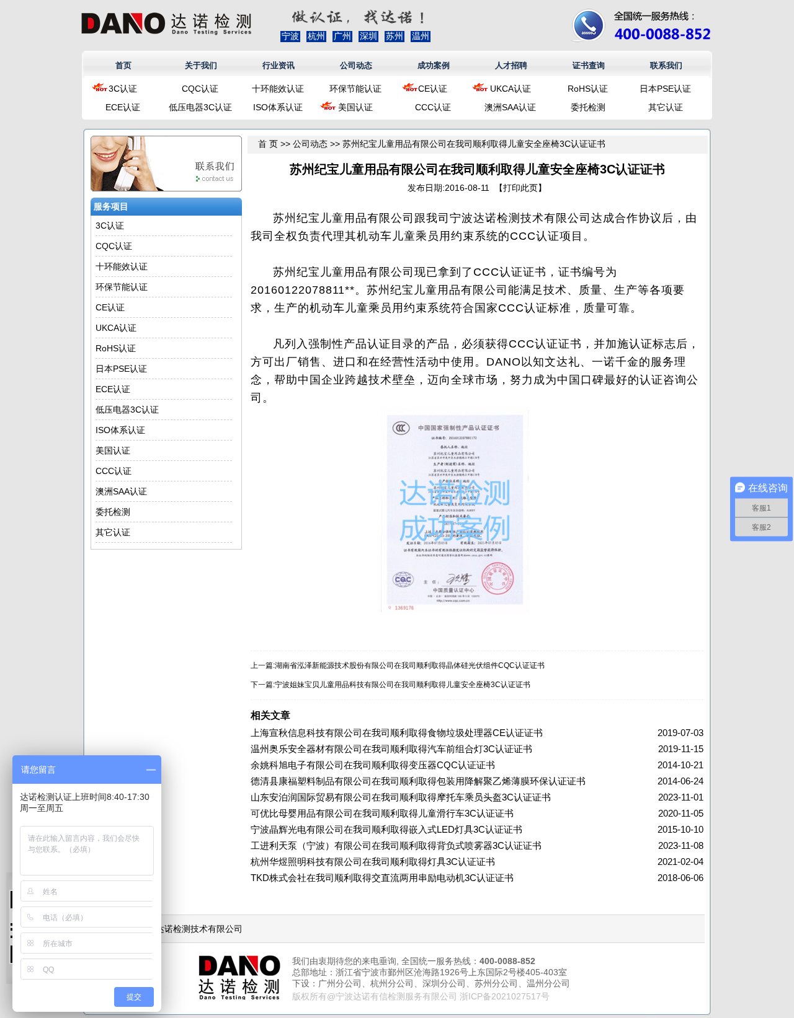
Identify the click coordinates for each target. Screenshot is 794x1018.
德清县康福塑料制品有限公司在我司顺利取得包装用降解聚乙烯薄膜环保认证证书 (418, 781)
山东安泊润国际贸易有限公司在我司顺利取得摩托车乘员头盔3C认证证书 (401, 797)
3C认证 (123, 89)
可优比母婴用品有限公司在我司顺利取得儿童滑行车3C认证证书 (382, 813)
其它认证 (665, 107)
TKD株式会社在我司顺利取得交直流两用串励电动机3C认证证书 (382, 877)
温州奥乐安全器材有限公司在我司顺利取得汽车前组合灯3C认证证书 (391, 749)
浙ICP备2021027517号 (505, 996)
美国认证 (355, 107)
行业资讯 (278, 65)
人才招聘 (511, 65)
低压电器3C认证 (200, 107)
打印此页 (520, 188)
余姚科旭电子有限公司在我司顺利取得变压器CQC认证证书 (373, 765)
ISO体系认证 (278, 107)
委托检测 (588, 107)
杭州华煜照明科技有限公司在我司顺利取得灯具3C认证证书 (373, 861)
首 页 (268, 144)
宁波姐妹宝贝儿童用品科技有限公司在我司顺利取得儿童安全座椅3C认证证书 (402, 684)
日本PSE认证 (665, 89)
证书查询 (589, 65)
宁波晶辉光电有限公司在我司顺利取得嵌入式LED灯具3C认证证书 (386, 829)
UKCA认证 (510, 89)
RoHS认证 (588, 89)
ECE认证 (122, 107)
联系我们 (666, 65)
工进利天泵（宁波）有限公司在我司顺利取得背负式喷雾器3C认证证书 (396, 845)
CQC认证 (200, 89)
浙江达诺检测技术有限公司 (190, 929)
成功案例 (433, 65)
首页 (123, 65)
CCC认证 (433, 107)
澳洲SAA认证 (510, 107)
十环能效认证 (278, 89)
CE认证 (432, 89)
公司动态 (356, 65)
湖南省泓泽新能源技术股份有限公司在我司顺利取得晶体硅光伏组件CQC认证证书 (410, 665)
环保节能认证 (355, 89)
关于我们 (201, 65)
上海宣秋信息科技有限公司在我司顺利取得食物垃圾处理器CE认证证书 (397, 732)
